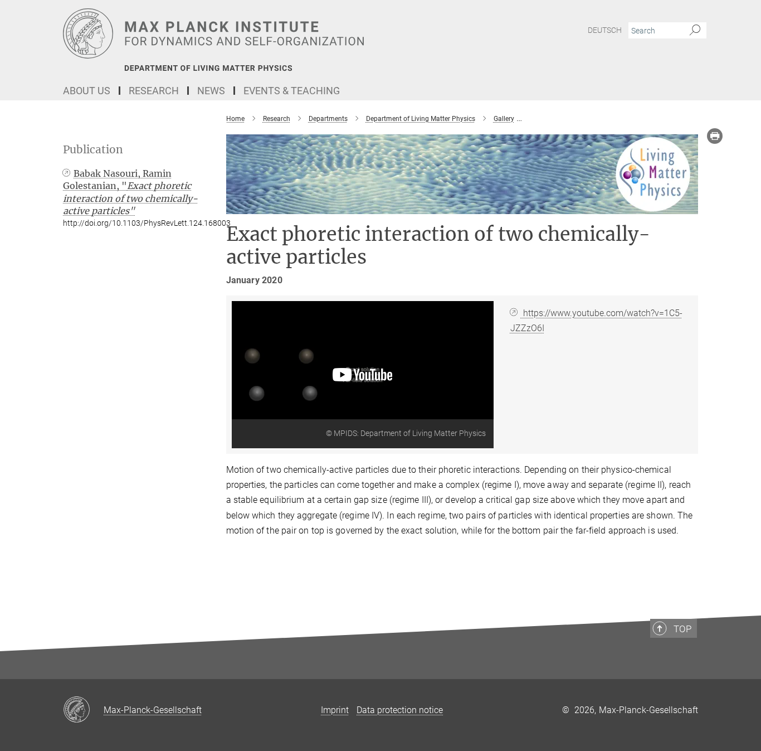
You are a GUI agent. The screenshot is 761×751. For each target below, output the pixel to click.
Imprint (335, 710)
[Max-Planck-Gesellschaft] (83, 710)
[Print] (714, 136)
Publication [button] (93, 149)
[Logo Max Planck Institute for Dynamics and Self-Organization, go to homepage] (272, 33)
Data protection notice (400, 710)
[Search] (695, 30)
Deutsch (605, 30)
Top (682, 628)
